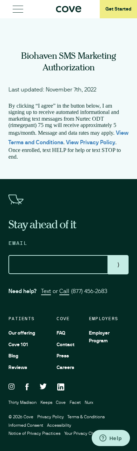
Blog (13, 355)
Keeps (46, 402)
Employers (103, 319)
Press (63, 355)
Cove (63, 319)
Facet (75, 402)
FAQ (61, 333)
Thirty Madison (22, 402)
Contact (65, 344)
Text (46, 291)
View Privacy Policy (90, 142)
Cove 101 (18, 344)
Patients (21, 319)
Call (64, 291)
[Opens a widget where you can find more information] (110, 438)
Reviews (17, 367)
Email (17, 243)
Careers (65, 367)
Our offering (21, 333)
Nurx (89, 402)
